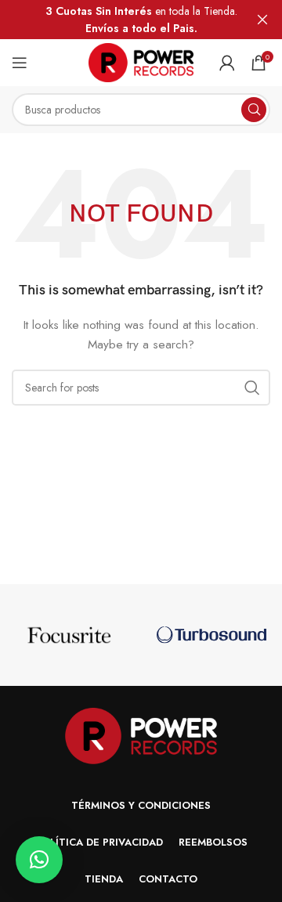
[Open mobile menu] (19, 62)
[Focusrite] (70, 635)
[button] (39, 859)
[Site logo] (141, 61)
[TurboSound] (211, 635)
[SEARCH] (253, 109)
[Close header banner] (262, 19)
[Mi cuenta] (227, 62)
